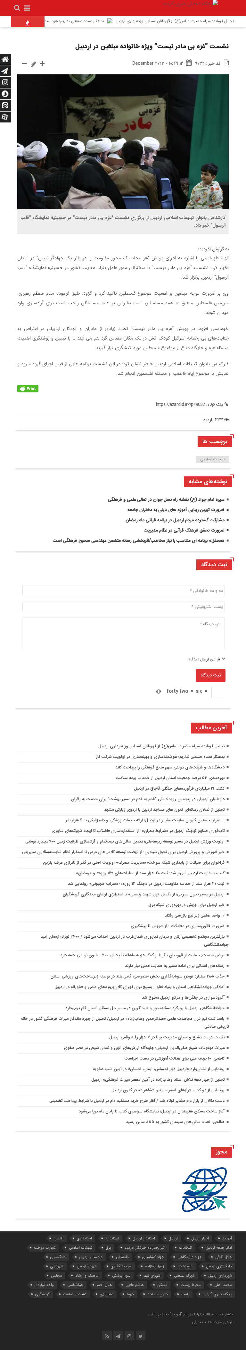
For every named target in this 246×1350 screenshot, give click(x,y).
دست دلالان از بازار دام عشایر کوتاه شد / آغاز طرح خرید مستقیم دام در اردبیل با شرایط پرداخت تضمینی (137, 1100)
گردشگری (42, 1294)
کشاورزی (106, 1294)
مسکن (162, 1285)
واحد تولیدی (44, 1285)
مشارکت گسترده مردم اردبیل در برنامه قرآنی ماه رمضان (175, 520)
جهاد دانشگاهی (189, 1257)
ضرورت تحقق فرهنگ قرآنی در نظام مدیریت (184, 530)
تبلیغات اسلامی (212, 459)
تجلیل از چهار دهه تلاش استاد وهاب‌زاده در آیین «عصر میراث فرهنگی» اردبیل (158, 1079)
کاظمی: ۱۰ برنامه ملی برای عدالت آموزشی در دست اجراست (175, 1058)
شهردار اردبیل (87, 1266)
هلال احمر (104, 1285)
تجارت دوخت (44, 1248)
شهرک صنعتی (184, 1275)
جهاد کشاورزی (153, 1257)
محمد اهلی (223, 1285)
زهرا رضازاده (154, 1266)
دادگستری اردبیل (219, 1266)
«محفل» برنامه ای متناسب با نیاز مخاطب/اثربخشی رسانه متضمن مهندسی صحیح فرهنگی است (139, 541)
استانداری (84, 1238)
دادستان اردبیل (90, 1257)
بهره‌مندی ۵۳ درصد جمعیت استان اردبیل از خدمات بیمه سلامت (170, 778)
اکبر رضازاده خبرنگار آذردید (145, 1248)
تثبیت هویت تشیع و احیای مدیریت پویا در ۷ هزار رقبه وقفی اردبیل (167, 1037)
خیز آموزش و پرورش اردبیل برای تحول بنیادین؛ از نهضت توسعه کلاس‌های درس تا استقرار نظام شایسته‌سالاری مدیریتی (123, 852)
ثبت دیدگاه (211, 675)
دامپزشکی (185, 1266)
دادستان (122, 1257)
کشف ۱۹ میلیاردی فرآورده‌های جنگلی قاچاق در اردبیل (179, 788)
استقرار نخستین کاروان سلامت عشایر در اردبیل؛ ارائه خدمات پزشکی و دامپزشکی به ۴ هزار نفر (145, 820)
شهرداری (56, 1266)
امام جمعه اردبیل (219, 1248)
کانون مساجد (157, 1294)
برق (108, 1248)
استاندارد (112, 1238)
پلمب (185, 1294)
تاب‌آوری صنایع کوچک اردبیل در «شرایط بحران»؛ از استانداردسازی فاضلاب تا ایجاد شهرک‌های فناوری (138, 830)
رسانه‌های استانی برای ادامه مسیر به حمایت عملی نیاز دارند (175, 965)
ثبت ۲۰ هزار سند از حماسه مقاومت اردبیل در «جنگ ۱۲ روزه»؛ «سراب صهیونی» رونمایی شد (146, 883)
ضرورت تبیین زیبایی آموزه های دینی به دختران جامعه (176, 510)
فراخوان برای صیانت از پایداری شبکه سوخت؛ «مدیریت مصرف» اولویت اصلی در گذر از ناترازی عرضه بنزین (134, 862)
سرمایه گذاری (121, 1266)
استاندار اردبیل (144, 1238)
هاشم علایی (135, 1285)
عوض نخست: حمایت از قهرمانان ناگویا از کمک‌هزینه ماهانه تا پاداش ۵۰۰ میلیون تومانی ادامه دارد (142, 955)
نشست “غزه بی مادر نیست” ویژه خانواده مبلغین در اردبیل (152, 46)
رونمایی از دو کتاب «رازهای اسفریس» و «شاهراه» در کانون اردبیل (168, 1090)
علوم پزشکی (121, 1275)
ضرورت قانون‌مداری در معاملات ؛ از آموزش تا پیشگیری (178, 926)
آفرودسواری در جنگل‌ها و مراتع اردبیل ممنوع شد (183, 997)
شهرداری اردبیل (220, 1275)
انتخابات (185, 1248)
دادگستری (58, 1257)
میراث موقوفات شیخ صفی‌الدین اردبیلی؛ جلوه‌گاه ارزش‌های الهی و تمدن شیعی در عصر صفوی (144, 1048)
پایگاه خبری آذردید (217, 1294)
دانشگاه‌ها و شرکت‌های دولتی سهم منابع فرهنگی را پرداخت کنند (170, 767)
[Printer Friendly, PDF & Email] (27, 389)
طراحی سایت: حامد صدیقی (213, 1322)
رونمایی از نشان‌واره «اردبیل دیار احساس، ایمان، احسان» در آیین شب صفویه (159, 1069)
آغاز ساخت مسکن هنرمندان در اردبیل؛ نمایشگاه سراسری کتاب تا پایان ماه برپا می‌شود (152, 1111)
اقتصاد (58, 1238)
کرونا (130, 1294)
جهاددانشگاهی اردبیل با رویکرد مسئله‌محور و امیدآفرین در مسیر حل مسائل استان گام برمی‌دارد (145, 1008)
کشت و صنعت (74, 1294)
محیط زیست (191, 1285)
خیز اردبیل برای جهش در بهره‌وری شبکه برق (186, 905)
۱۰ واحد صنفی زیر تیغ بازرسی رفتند (195, 915)
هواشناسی (75, 1285)
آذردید (227, 1238)
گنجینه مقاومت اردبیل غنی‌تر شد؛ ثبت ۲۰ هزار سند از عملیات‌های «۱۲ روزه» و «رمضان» (150, 873)
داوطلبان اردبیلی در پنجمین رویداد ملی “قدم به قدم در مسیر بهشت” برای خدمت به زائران (148, 799)
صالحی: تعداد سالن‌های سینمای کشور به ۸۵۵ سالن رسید (175, 1122)
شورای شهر (152, 1275)
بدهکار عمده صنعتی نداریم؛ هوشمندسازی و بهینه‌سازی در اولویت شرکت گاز (160, 756)
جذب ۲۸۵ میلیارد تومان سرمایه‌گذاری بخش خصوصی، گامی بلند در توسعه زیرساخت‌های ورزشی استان (138, 976)
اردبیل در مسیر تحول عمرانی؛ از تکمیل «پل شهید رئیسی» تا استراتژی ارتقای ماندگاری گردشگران (144, 894)
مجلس (56, 1275)
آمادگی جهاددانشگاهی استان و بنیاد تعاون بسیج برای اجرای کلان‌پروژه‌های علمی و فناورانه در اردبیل (139, 987)
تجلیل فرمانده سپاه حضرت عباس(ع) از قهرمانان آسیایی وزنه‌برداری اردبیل (161, 746)
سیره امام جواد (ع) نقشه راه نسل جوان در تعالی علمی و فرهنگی (166, 500)
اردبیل (173, 1238)
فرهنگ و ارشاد (87, 1275)
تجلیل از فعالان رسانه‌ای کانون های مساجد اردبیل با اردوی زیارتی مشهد (164, 809)
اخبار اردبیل (200, 1238)
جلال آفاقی (223, 1257)
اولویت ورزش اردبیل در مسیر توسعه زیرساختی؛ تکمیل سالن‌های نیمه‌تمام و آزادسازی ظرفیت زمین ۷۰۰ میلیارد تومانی (125, 841)
